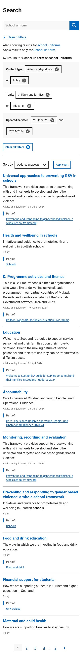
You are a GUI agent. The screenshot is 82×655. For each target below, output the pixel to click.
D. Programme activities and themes (33, 276)
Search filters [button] (17, 37)
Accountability (15, 392)
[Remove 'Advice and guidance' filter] (43, 69)
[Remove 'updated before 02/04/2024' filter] (19, 131)
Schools (11, 264)
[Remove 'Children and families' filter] (34, 95)
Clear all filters (14, 147)
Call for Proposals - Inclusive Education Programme (37, 320)
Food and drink (15, 567)
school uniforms (49, 45)
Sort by (8, 164)
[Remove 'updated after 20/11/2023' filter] (44, 120)
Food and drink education (25, 538)
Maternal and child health (24, 621)
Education (11, 332)
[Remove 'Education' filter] (22, 106)
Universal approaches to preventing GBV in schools (39, 178)
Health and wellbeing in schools (30, 235)
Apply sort (62, 164)
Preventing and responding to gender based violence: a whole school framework (40, 494)
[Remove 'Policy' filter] (19, 80)
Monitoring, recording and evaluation (34, 437)
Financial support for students (29, 579)
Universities (13, 608)
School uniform (44, 50)
